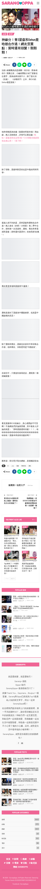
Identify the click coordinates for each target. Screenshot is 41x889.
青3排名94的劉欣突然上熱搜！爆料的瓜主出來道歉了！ (11, 500)
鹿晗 (30, 466)
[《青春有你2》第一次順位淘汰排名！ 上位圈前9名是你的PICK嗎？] (7, 619)
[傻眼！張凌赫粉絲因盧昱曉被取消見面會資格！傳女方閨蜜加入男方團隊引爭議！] (7, 771)
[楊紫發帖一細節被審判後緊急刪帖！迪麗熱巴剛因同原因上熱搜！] (7, 792)
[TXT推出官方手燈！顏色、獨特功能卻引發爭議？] (7, 648)
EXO (8, 466)
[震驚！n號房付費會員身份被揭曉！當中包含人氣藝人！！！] (7, 599)
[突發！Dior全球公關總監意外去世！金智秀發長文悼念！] (7, 761)
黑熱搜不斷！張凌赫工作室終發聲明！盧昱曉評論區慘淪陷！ (25, 800)
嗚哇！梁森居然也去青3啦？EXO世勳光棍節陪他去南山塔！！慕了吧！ (20, 138)
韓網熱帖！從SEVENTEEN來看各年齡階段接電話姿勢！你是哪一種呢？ (30, 503)
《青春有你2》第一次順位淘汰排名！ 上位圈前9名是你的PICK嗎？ (26, 617)
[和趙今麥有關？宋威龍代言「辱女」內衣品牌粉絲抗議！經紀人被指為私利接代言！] (11, 531)
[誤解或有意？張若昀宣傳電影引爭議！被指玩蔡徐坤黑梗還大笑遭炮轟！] (7, 782)
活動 (25, 863)
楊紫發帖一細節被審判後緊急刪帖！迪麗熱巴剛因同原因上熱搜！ (25, 790)
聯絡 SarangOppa (20, 866)
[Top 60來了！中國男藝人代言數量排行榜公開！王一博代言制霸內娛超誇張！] (11, 556)
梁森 (18, 466)
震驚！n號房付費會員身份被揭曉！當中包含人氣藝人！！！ (26, 597)
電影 (3, 843)
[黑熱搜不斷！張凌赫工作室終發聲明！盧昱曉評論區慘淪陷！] (7, 802)
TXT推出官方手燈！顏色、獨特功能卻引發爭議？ (26, 647)
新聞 (10, 34)
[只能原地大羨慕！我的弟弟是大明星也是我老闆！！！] (7, 638)
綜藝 (4, 34)
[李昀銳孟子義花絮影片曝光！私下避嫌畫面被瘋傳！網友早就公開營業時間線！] (29, 531)
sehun (12, 466)
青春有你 (23, 466)
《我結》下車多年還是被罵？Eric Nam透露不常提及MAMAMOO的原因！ (26, 607)
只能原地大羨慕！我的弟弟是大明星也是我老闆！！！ (25, 637)
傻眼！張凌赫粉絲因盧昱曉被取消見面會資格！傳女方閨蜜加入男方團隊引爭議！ (25, 770)
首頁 (8, 859)
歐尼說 (4, 838)
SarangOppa (24, 884)
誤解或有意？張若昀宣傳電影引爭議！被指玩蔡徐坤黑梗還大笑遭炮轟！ (25, 781)
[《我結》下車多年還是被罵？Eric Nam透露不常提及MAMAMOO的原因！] (7, 609)
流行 (3, 848)
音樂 (3, 834)
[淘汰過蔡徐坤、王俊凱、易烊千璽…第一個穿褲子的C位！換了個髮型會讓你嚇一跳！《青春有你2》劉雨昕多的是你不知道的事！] (7, 629)
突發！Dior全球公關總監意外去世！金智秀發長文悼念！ (26, 759)
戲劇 (24, 527)
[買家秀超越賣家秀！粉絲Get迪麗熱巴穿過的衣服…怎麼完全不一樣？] (29, 556)
